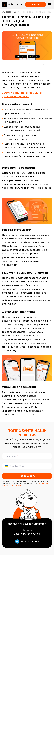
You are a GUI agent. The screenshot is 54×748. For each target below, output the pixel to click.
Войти (35, 4)
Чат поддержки (29, 541)
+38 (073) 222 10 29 (27, 534)
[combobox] (6, 466)
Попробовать (27, 476)
